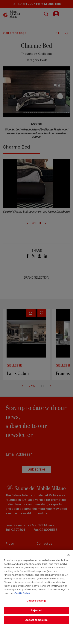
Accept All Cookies (36, 620)
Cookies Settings (36, 601)
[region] (36, 588)
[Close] (68, 555)
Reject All (36, 610)
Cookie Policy (22, 593)
